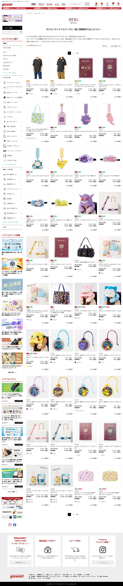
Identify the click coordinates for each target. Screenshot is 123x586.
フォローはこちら (103, 562)
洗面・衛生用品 (11, 131)
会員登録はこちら (20, 562)
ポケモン (5, 59)
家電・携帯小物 (11, 126)
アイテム (49, 4)
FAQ (75, 574)
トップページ (29, 13)
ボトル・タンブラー (12, 136)
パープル (30, 409)
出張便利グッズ (11, 203)
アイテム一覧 (6, 77)
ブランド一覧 (37, 13)
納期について (49, 574)
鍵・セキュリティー (12, 121)
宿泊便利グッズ (11, 184)
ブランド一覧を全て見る (9, 72)
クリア (78, 94)
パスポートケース (11, 107)
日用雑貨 (9, 155)
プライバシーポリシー (57, 576)
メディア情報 (86, 574)
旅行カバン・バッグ (12, 92)
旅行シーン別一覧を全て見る (10, 222)
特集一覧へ (11, 372)
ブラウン (55, 409)
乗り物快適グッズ (11, 174)
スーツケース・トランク (13, 82)
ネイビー (55, 320)
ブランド (41, 4)
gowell (4, 52)
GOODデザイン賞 (11, 160)
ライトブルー (80, 410)
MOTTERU (6, 69)
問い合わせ (33, 578)
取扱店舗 (79, 574)
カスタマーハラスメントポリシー (88, 576)
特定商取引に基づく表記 (42, 576)
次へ (77, 53)
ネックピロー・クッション (14, 112)
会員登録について (41, 574)
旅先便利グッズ (11, 179)
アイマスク (10, 116)
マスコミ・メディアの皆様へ (44, 578)
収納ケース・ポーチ (12, 102)
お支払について (57, 574)
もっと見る (45, 96)
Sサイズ (30, 499)
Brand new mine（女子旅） (10, 55)
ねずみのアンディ (8, 62)
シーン (57, 4)
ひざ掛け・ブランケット (13, 146)
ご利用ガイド (32, 574)
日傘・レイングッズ (12, 141)
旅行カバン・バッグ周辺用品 (14, 97)
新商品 (34, 4)
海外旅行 (9, 198)
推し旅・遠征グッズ (12, 208)
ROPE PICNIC (6, 66)
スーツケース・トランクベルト (14, 87)
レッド (102, 362)
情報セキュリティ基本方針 (71, 576)
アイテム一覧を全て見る (9, 164)
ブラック (30, 94)
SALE (64, 4)
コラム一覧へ (11, 491)
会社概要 (33, 576)
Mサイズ (30, 502)
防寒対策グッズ (11, 218)
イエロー (30, 366)
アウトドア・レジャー (13, 189)
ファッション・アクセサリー (14, 150)
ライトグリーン (32, 138)
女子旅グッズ (10, 193)
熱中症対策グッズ (11, 213)
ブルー (102, 273)
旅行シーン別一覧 (8, 169)
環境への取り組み (104, 576)
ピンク (30, 320)
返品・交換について (67, 574)
